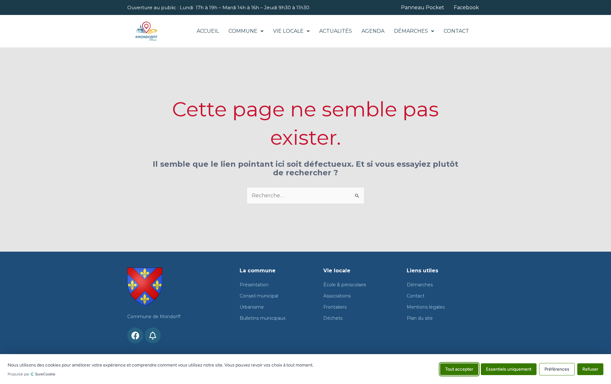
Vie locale (288, 31)
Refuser (590, 369)
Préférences (556, 369)
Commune (242, 31)
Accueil (208, 31)
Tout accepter (459, 369)
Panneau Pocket (422, 7)
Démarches (411, 31)
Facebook (466, 7)
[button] (246, 31)
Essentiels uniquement (508, 369)
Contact (456, 31)
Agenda (373, 31)
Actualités (335, 31)
